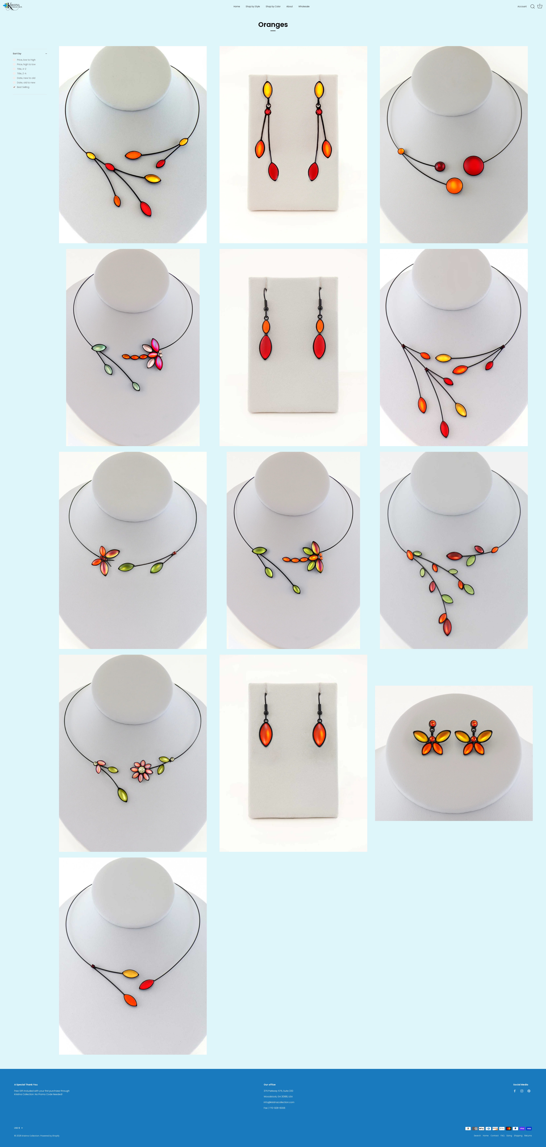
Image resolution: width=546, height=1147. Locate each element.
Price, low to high (26, 59)
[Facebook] (514, 1091)
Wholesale (304, 6)
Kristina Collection (30, 1135)
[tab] (30, 76)
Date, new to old (26, 78)
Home (237, 6)
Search (477, 1135)
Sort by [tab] (17, 53)
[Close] (539, 1121)
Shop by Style (253, 6)
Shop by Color (273, 6)
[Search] (532, 6)
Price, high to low (26, 64)
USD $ (17, 1128)
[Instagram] (521, 1091)
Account (522, 6)
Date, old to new (26, 82)
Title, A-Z (21, 69)
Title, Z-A (21, 73)
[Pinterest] (529, 1091)
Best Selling (23, 87)
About (289, 6)
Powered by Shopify (49, 1135)
